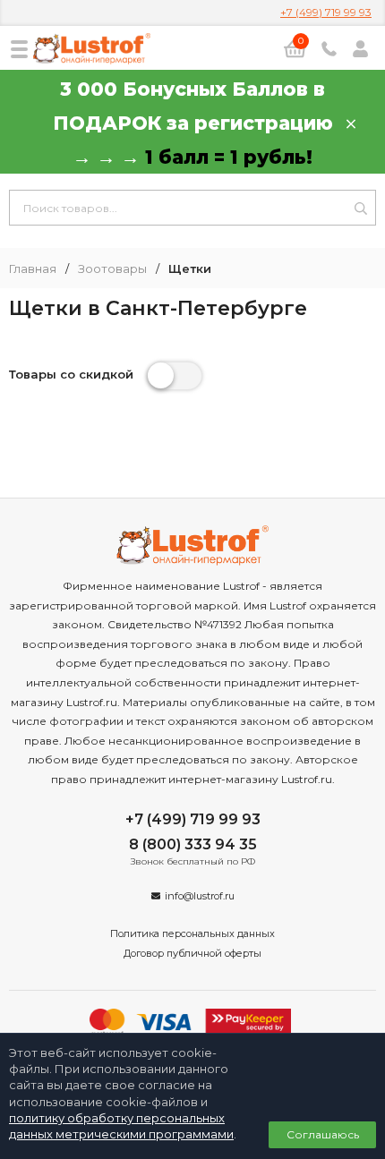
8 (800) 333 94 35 (193, 844)
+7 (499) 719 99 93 (326, 12)
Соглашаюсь (323, 1134)
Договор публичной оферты (192, 953)
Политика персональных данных (192, 933)
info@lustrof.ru (200, 896)
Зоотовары (112, 269)
